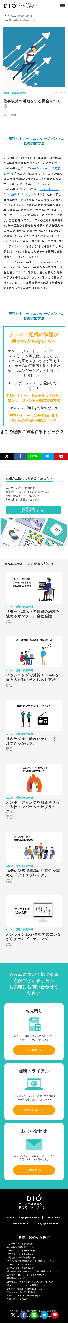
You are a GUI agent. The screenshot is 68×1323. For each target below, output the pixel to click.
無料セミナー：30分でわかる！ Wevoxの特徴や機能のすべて (34, 418)
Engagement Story (29, 1217)
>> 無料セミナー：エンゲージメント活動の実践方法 (34, 140)
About (10, 1217)
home (5, 16)
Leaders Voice (53, 1217)
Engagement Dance (49, 1223)
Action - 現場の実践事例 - (22, 16)
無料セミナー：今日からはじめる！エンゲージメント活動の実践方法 (34, 398)
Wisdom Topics (21, 1223)
